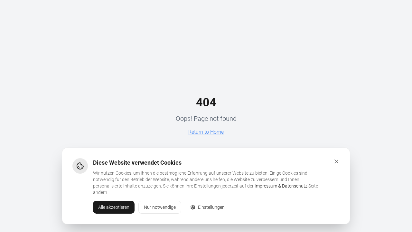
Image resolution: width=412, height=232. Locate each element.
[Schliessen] (336, 161)
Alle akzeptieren (113, 207)
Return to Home (206, 132)
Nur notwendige (160, 207)
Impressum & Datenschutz (281, 185)
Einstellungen (211, 207)
